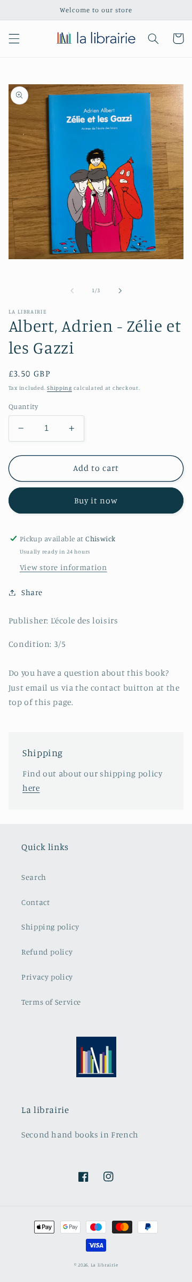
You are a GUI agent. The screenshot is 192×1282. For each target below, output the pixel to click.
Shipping (59, 387)
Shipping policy (50, 926)
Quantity (23, 406)
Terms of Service (51, 1001)
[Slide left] (72, 290)
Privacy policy (47, 976)
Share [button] (32, 592)
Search (33, 877)
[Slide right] (120, 290)
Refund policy (47, 951)
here (31, 788)
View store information (63, 567)
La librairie (104, 1265)
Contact (35, 902)
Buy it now (96, 500)
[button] (14, 38)
